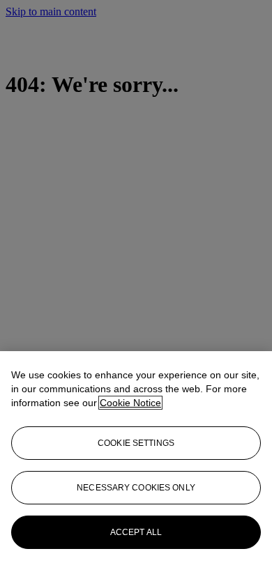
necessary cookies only (136, 488)
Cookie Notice (130, 402)
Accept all (136, 532)
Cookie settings (136, 443)
